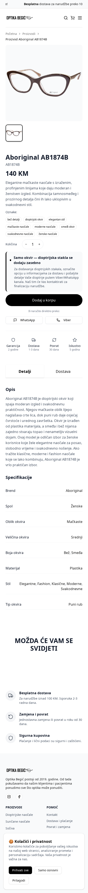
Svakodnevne (71, 588)
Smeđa (76, 552)
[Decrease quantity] (26, 244)
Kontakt (52, 815)
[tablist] (44, 371)
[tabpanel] (44, 498)
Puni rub (75, 604)
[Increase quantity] (39, 244)
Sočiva (10, 828)
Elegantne (27, 583)
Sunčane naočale (18, 821)
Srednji (76, 537)
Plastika (76, 568)
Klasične (58, 583)
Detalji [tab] (25, 371)
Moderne (74, 583)
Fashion (43, 583)
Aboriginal (74, 490)
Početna (11, 34)
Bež (67, 552)
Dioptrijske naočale (19, 815)
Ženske (76, 506)
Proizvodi (28, 34)
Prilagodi (18, 880)
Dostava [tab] (63, 371)
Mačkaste (74, 521)
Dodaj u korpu (44, 300)
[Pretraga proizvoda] (66, 18)
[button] (72, 18)
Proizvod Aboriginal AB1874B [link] (26, 39)
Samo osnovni (48, 870)
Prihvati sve (20, 870)
